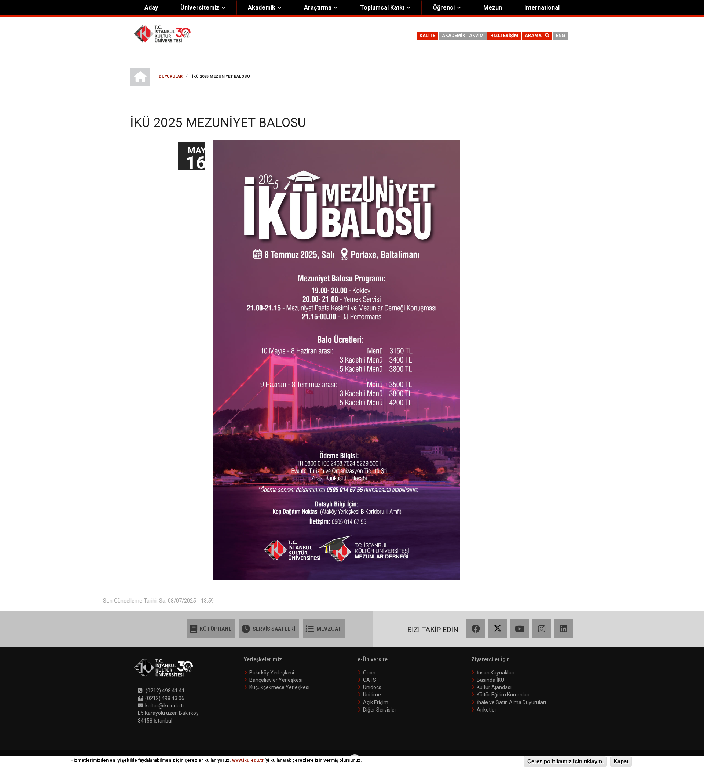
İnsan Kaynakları (495, 673)
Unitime (372, 695)
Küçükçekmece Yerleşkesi (279, 687)
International (542, 7)
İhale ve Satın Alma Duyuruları (511, 702)
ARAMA (535, 35)
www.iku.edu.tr (248, 760)
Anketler (486, 710)
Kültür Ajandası (494, 687)
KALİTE (427, 35)
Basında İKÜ (490, 680)
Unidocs (372, 687)
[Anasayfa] (162, 33)
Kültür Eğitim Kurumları (503, 695)
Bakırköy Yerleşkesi (271, 673)
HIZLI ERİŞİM (504, 35)
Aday (151, 7)
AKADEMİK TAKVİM (463, 35)
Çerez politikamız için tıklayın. (565, 761)
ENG (560, 35)
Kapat (620, 761)
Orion (369, 673)
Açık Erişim (375, 702)
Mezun (492, 7)
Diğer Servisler (379, 710)
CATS (369, 680)
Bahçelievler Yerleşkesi (275, 680)
